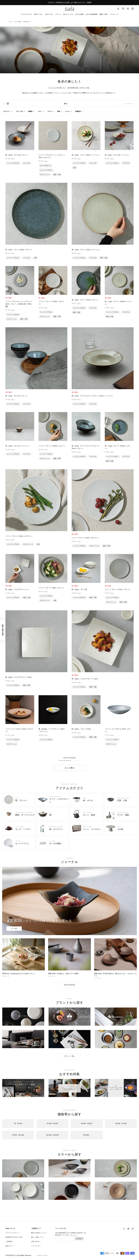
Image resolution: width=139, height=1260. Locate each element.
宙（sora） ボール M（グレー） (17, 155)
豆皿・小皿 (26, 597)
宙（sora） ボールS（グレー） (16, 396)
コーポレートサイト (42, 1255)
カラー (40, 111)
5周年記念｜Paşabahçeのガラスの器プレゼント (18, 973)
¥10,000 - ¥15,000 (52, 1135)
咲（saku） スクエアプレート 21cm (85, 679)
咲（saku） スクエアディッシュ (17, 589)
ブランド (58, 14)
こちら (74, 1235)
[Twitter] (128, 1228)
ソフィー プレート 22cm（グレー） (118, 589)
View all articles (69, 985)
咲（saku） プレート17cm (81, 729)
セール (67, 111)
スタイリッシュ (45, 174)
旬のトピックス (68, 14)
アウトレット (114, 14)
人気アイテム (49, 14)
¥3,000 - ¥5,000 (86, 1123)
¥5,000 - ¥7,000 (120, 1123)
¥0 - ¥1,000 (18, 1123)
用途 (58, 111)
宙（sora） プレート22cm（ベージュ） (86, 250)
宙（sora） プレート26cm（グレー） (19, 250)
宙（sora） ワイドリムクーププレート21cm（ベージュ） (92, 396)
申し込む (79, 1238)
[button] (2, 630)
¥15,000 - (86, 1135)
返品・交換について (37, 1237)
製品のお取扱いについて (39, 1233)
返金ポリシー (9, 1246)
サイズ (50, 111)
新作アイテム (38, 14)
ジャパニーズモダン (13, 163)
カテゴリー (6, 111)
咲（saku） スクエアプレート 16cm (18, 677)
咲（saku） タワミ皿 (79, 589)
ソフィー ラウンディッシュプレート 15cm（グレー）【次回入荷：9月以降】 (18, 303)
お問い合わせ (35, 1241)
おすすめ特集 (79, 14)
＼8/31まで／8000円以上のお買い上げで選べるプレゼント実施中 (69, 2)
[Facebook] (124, 1228)
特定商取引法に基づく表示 (13, 1237)
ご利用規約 (8, 1241)
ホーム (10, 21)
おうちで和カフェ (45, 165)
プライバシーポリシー (12, 1233)
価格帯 (30, 111)
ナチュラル (26, 163)
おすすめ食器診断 (91, 14)
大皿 (74, 167)
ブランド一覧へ (69, 1056)
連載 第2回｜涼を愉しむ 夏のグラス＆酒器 (63, 973)
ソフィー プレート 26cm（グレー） (52, 588)
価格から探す (103, 14)
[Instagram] (133, 1228)
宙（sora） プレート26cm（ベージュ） (86, 155)
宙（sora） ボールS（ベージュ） (17, 446)
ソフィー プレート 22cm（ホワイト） (85, 538)
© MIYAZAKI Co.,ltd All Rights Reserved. (18, 1255)
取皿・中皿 (56, 174)
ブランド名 (19, 111)
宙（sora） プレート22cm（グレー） (85, 300)
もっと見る (14, 928)
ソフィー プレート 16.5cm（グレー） (52, 446)
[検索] (118, 9)
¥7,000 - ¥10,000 (18, 1135)
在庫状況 (78, 111)
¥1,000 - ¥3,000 (52, 1123)
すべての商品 (17, 21)
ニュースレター (36, 1246)
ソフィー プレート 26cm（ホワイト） (19, 536)
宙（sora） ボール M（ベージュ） (117, 155)
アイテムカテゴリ (26, 14)
